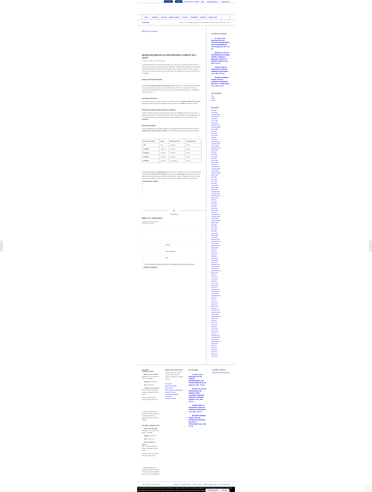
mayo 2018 (214, 279)
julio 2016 (214, 320)
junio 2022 (214, 179)
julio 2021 (214, 200)
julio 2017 (214, 298)
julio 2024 (214, 131)
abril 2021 (214, 206)
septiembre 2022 (215, 173)
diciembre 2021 (215, 191)
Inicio (185, 22)
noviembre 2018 (215, 266)
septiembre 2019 (215, 245)
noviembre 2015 (215, 337)
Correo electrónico (171, 251)
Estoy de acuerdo (213, 490)
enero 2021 (214, 212)
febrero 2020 (214, 235)
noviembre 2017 (215, 291)
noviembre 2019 (215, 241)
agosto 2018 (214, 273)
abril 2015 (214, 352)
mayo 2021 (214, 204)
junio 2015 (214, 348)
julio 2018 (214, 275)
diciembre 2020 (215, 214)
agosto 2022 (214, 175)
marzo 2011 (214, 356)
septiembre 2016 (215, 316)
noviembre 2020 (215, 216)
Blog (195, 22)
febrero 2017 (214, 306)
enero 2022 (214, 189)
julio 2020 (214, 225)
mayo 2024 (214, 135)
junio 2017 (214, 300)
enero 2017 (214, 308)
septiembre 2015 (215, 341)
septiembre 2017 (215, 295)
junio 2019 (214, 252)
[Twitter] (217, 8)
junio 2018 (214, 277)
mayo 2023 (214, 156)
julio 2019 (214, 250)
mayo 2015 (214, 350)
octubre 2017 (214, 293)
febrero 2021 (214, 210)
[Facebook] (222, 8)
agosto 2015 (214, 343)
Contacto (178, 1)
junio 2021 (214, 202)
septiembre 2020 (215, 221)
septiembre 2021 (215, 196)
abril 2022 (214, 183)
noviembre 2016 (215, 312)
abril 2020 (214, 231)
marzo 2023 (214, 160)
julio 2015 (214, 345)
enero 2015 (214, 354)
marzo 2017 (214, 304)
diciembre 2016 (215, 310)
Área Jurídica (169, 388)
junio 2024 (214, 133)
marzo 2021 (214, 208)
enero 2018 (214, 287)
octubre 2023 (214, 146)
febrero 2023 (214, 162)
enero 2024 (214, 139)
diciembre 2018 (215, 264)
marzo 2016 (214, 329)
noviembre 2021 (215, 193)
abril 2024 (214, 137)
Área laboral (168, 384)
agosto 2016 (214, 318)
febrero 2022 (214, 187)
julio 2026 (214, 110)
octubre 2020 (214, 218)
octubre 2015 (214, 339)
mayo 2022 (214, 181)
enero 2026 (214, 112)
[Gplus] (228, 8)
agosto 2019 (214, 248)
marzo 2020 (214, 233)
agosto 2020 (214, 223)
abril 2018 (214, 281)
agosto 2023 (214, 150)
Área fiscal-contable (170, 386)
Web (167, 257)
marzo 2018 (214, 283)
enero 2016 (214, 333)
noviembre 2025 (215, 114)
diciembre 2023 (215, 141)
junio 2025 (214, 119)
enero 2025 (214, 123)
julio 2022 (214, 177)
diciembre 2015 (215, 335)
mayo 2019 (214, 254)
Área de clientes (189, 1)
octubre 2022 (214, 171)
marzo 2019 (214, 258)
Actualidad (145, 22)
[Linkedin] (219, 8)
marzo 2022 (214, 185)
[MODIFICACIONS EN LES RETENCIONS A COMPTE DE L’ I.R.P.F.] (171, 41)
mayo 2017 (214, 302)
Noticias (213, 100)
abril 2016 (214, 327)
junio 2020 (214, 227)
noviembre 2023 (215, 144)
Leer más (224, 490)
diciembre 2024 (215, 125)
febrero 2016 (214, 331)
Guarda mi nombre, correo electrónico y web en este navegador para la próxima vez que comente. (170, 264)
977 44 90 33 (168, 1)
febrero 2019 (214, 260)
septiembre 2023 (215, 148)
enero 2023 (214, 164)
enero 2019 (214, 262)
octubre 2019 (214, 243)
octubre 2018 (214, 268)
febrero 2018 (214, 285)
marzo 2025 (214, 121)
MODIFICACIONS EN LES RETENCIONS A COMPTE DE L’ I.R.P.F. (169, 56)
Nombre (168, 245)
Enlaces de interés (170, 398)
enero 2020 (214, 237)
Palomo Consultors (160, 60)
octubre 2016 (214, 314)
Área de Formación (170, 392)
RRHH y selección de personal (173, 390)
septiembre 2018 (215, 271)
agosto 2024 (214, 129)
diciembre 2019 (215, 239)
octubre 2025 (214, 116)
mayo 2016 (214, 325)
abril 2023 (214, 158)
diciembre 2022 (215, 166)
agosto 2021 (214, 198)
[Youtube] (225, 8)
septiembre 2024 (215, 127)
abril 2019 (214, 256)
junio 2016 (214, 323)
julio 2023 (214, 152)
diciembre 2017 (215, 289)
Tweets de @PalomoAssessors (221, 372)
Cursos (213, 98)
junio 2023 (214, 154)
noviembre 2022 (215, 169)
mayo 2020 (214, 229)
